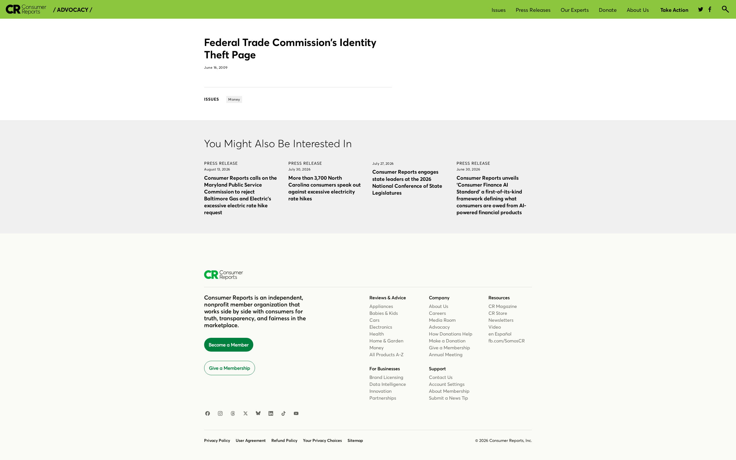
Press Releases (533, 10)
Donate (608, 10)
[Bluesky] (258, 413)
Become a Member (229, 345)
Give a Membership (229, 368)
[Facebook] (207, 413)
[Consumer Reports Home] (226, 275)
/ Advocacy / (72, 9)
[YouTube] (296, 413)
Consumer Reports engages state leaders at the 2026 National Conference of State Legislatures (407, 182)
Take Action (674, 10)
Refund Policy (284, 440)
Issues (499, 10)
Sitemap (355, 440)
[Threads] (232, 413)
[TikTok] (283, 413)
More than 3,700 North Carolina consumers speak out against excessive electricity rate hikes (324, 188)
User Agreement (251, 440)
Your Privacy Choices (322, 440)
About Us (638, 10)
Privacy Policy (217, 440)
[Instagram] (220, 413)
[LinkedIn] (270, 413)
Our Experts (575, 10)
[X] (245, 413)
